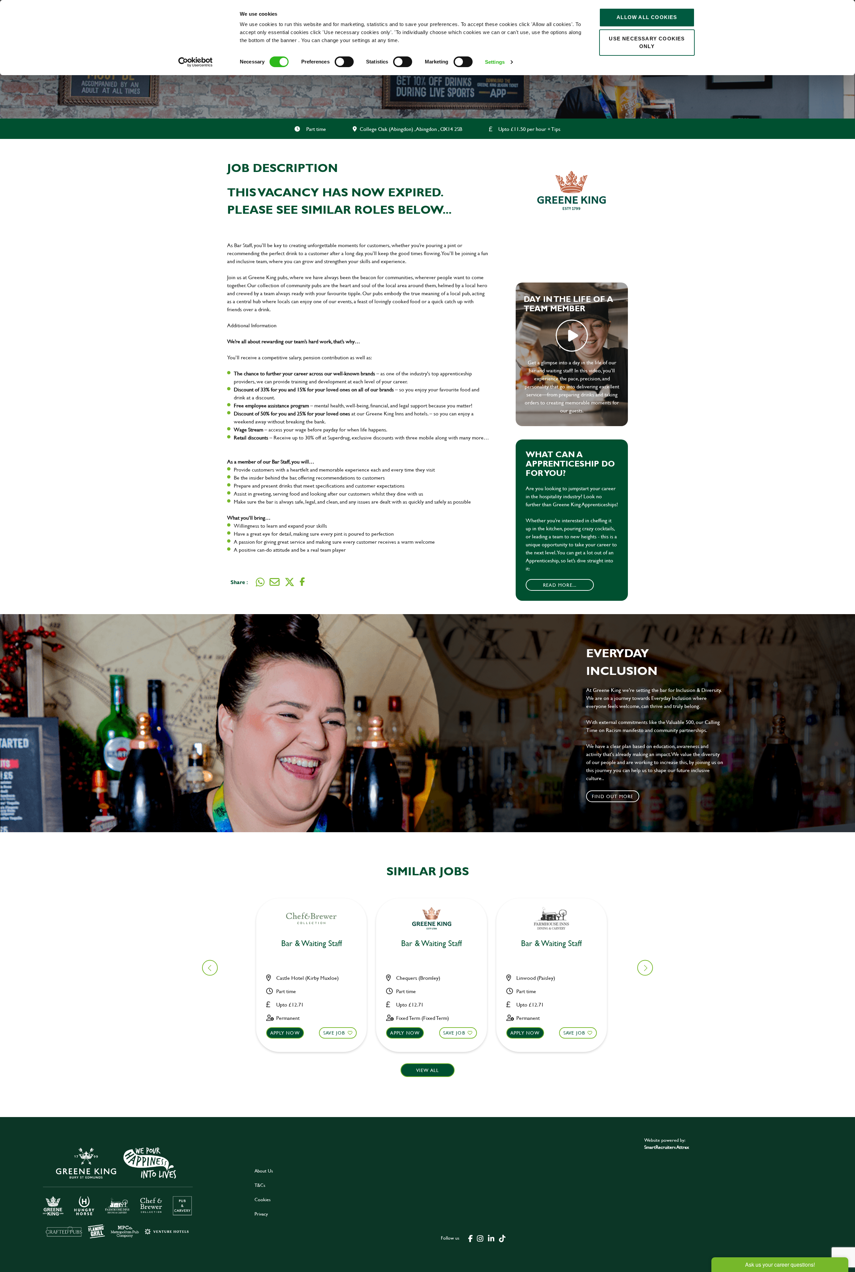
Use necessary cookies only (647, 42)
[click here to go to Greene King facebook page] (471, 1238)
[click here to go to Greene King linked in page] (491, 1238)
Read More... (559, 584)
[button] (645, 968)
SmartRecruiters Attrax (666, 1146)
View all (427, 1070)
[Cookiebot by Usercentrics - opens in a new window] (195, 62)
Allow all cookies (647, 17)
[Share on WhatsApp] (260, 582)
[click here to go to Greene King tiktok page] (502, 1238)
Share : (239, 582)
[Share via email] (275, 582)
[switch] (344, 61)
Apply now (285, 1032)
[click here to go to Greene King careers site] (122, 1192)
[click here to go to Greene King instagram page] (480, 1238)
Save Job (334, 1032)
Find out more (613, 796)
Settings (495, 62)
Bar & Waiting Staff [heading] (311, 943)
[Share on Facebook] (302, 582)
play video (572, 336)
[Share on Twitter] (290, 582)
